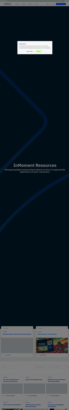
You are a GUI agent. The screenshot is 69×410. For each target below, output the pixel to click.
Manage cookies (30, 51)
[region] (34, 47)
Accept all (38, 51)
